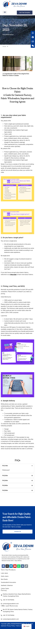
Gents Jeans (4, 576)
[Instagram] (7, 566)
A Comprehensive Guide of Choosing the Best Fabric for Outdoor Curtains (16, 74)
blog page (13, 274)
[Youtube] (15, 566)
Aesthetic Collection (7, 585)
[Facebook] (3, 566)
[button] (5, 12)
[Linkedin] (11, 566)
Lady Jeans (4, 573)
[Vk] (22, 566)
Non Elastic (4, 579)
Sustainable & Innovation (8, 582)
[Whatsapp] (18, 566)
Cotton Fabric (5, 588)
